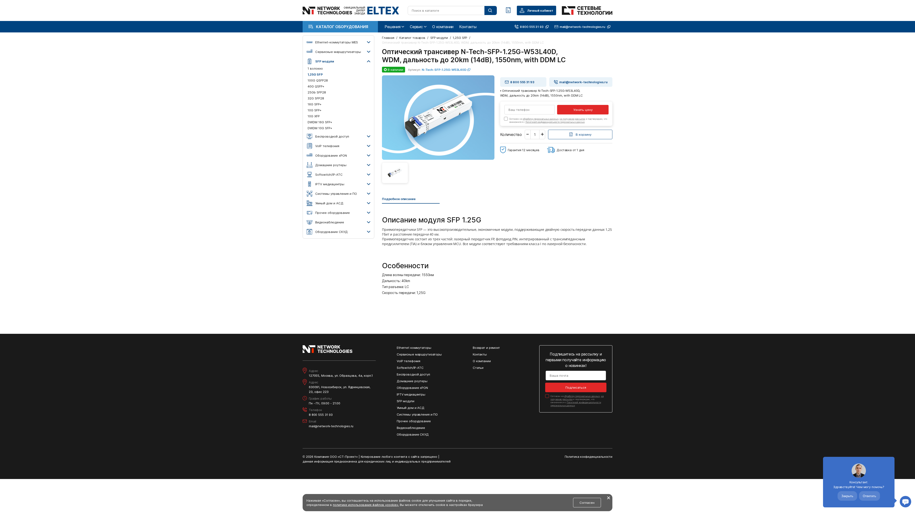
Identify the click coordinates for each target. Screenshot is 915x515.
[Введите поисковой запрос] (490, 10)
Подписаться (575, 387)
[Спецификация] (508, 10)
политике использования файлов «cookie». (366, 505)
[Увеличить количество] (542, 134)
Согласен (587, 503)
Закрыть (847, 496)
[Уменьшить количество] (527, 134)
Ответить (869, 496)
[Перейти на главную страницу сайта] (351, 10)
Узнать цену (583, 110)
